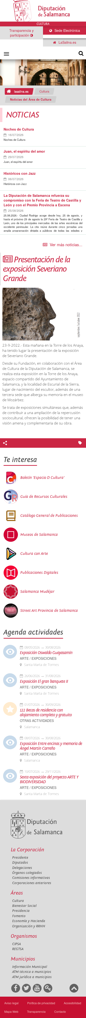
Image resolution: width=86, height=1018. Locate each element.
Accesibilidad (72, 1003)
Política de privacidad (41, 1003)
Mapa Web (11, 1011)
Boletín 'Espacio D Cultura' (42, 478)
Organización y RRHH (28, 926)
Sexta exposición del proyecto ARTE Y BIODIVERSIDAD (49, 779)
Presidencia (21, 911)
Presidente (20, 858)
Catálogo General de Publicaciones (49, 516)
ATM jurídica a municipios (32, 977)
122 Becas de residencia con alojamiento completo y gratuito (46, 712)
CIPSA (16, 944)
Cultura (44, 91)
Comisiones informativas (31, 878)
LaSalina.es (67, 42)
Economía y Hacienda (28, 921)
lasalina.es (21, 91)
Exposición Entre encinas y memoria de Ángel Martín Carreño (51, 746)
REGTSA (17, 949)
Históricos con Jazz (20, 173)
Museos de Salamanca (39, 535)
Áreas (17, 893)
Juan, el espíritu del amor (24, 151)
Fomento (19, 916)
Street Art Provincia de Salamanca (49, 610)
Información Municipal (29, 967)
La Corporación (27, 850)
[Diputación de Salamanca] (43, 11)
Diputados (20, 863)
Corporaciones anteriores (31, 883)
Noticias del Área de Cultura (30, 99)
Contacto (60, 1011)
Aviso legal (11, 1003)
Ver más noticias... (66, 244)
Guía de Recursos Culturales (43, 497)
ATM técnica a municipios (31, 972)
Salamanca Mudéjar (37, 591)
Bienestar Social (24, 906)
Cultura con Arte (34, 553)
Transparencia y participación (21, 33)
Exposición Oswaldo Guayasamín (46, 652)
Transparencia (36, 1011)
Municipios (23, 959)
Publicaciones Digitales (39, 572)
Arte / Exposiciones (38, 658)
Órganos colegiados (27, 873)
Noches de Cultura (19, 129)
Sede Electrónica (67, 30)
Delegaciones (22, 868)
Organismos (24, 936)
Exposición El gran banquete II (44, 681)
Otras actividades (37, 720)
